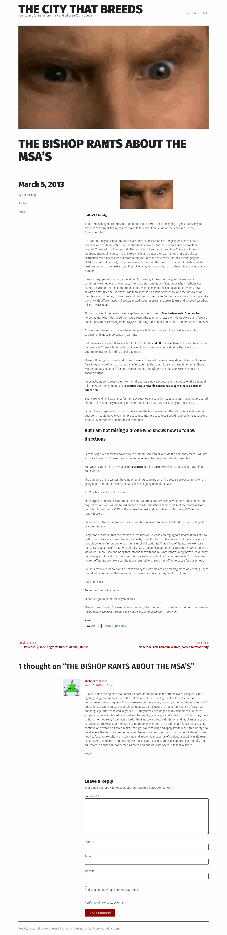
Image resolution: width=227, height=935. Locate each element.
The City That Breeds (80, 9)
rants (21, 212)
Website (90, 871)
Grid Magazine (79, 928)
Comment (92, 796)
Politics (22, 203)
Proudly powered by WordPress (37, 928)
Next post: (174, 645)
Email (89, 856)
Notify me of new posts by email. (105, 902)
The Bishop (29, 195)
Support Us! (200, 13)
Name (89, 842)
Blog (186, 13)
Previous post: (53, 645)
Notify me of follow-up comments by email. (112, 889)
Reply (88, 753)
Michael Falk (93, 681)
